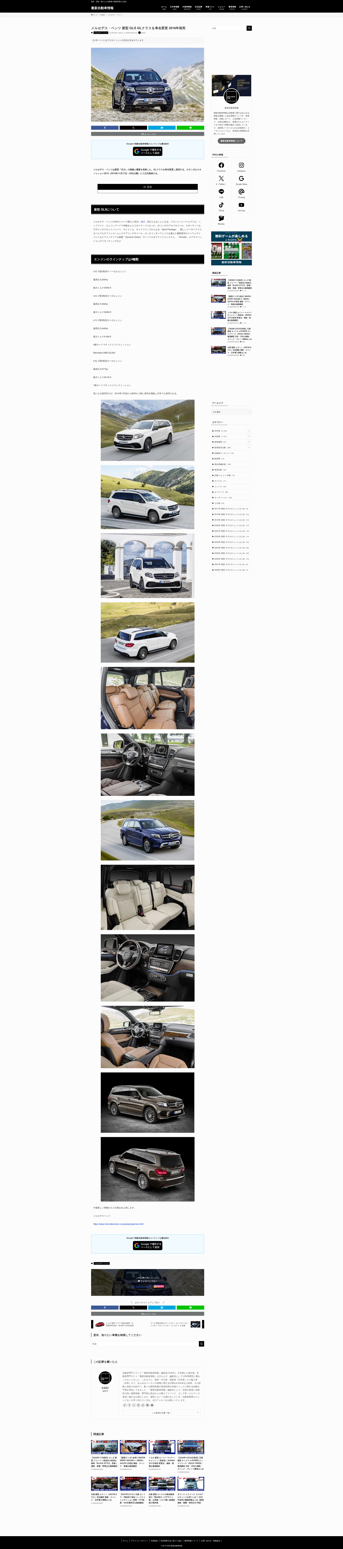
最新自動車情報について (232, 140)
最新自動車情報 (102, 7)
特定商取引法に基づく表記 (171, 1540)
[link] (124, 1405)
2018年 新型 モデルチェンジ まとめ (232, 514)
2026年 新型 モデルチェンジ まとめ (232, 558)
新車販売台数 (223, 447)
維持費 (219, 458)
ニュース (220, 486)
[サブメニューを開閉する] (249, 431)
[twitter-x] (134, 1405)
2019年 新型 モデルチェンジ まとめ (232, 519)
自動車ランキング (224, 453)
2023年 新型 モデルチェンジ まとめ (232, 542)
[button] (105, 128)
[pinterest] (147, 1405)
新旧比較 (220, 469)
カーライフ (221, 492)
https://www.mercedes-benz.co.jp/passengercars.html (118, 1223)
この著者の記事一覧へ (161, 1412)
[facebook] (129, 1405)
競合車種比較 (223, 464)
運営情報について (191, 1540)
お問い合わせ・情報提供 (210, 1540)
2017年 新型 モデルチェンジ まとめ (231, 508)
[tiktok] (143, 1405)
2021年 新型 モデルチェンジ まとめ (232, 531)
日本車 (221, 430)
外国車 (221, 436)
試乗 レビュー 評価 (225, 475)
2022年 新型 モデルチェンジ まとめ (232, 536)
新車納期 (220, 441)
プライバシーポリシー (139, 1540)
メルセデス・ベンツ (100, 33)
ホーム (125, 1540)
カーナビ (220, 481)
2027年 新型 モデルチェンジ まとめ (231, 564)
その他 (219, 503)
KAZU (105, 1387)
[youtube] (152, 1405)
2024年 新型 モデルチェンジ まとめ (232, 547)
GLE (143, 221)
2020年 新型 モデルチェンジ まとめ (232, 525)
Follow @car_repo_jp (141, 1286)
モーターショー (223, 497)
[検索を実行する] (201, 1344)
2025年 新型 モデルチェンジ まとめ (232, 553)
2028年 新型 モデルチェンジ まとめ (231, 569)
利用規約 (154, 1540)
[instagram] (138, 1405)
